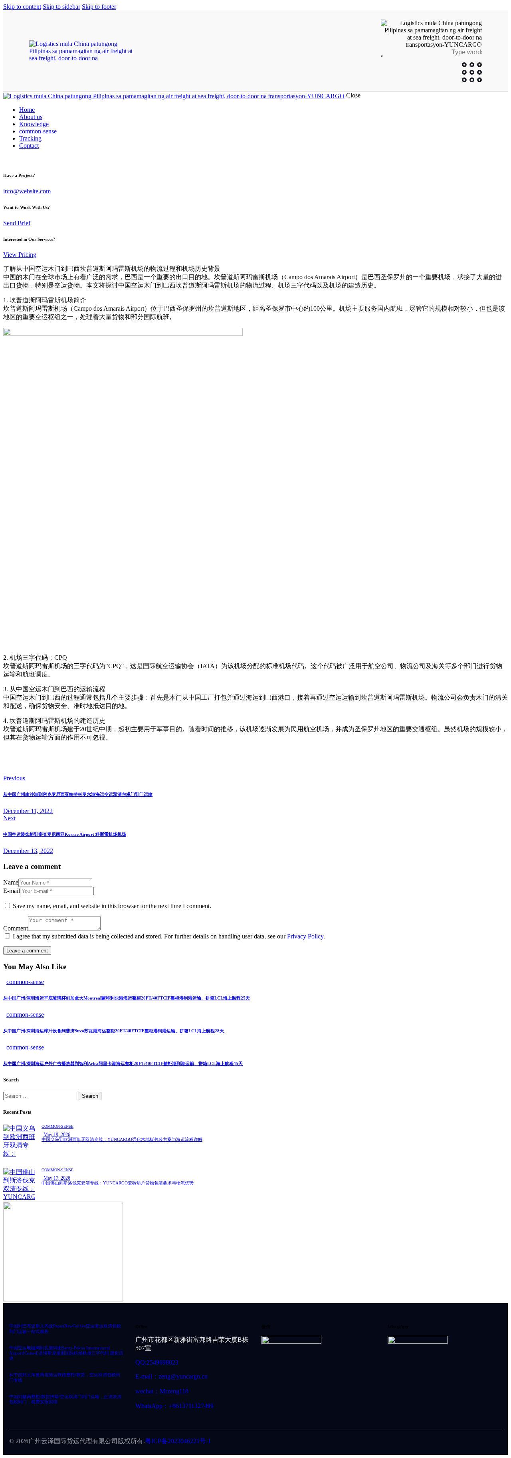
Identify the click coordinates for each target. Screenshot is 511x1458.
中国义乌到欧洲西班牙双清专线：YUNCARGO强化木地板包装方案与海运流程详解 (122, 1139)
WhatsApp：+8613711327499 (174, 1405)
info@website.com (27, 191)
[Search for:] (41, 1095)
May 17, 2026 (57, 1178)
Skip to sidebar (61, 6)
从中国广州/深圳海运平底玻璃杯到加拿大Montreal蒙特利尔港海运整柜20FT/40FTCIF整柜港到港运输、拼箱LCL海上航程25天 (126, 998)
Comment (15, 928)
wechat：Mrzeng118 (161, 1391)
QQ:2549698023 (156, 1362)
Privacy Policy (305, 936)
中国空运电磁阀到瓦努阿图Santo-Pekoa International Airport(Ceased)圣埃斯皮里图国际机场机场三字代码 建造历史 (66, 1353)
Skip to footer (99, 6)
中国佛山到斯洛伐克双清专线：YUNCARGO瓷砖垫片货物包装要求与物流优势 (118, 1182)
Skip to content (22, 6)
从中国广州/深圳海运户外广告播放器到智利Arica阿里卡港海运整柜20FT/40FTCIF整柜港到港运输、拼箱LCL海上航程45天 (123, 1063)
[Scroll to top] (488, 1416)
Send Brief (16, 223)
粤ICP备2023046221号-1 (178, 1441)
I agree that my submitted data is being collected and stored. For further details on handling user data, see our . (169, 936)
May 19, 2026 (57, 1134)
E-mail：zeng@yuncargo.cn (171, 1376)
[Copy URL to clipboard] (79, 765)
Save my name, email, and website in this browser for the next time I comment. (112, 906)
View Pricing (19, 254)
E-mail (11, 890)
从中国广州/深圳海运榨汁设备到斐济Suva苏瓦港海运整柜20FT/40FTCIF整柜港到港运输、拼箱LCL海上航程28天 (113, 1030)
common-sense (25, 981)
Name (10, 882)
